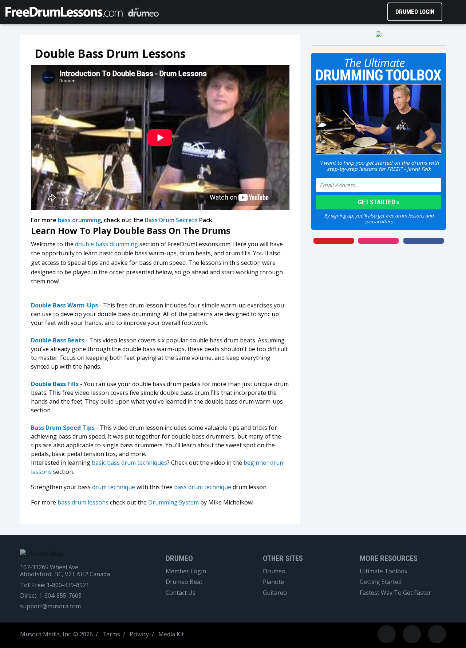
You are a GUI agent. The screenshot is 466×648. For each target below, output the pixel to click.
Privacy (139, 634)
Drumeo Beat (184, 581)
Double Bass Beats (57, 340)
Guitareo (275, 592)
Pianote (273, 581)
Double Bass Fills (55, 384)
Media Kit (171, 634)
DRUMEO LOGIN (414, 11)
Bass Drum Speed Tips (63, 428)
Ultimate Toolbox (383, 571)
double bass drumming (106, 244)
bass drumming (79, 220)
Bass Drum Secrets (171, 220)
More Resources (389, 558)
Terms (111, 634)
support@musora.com (50, 606)
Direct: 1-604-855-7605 (51, 595)
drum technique (113, 487)
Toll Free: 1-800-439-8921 (54, 585)
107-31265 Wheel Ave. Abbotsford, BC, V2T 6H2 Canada (65, 571)
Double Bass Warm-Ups (64, 305)
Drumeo (179, 558)
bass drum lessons (83, 502)
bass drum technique (202, 487)
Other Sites (283, 558)
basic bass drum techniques (129, 463)
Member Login (186, 571)
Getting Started (381, 581)
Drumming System (173, 502)
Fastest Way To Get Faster (395, 592)
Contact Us (181, 592)
